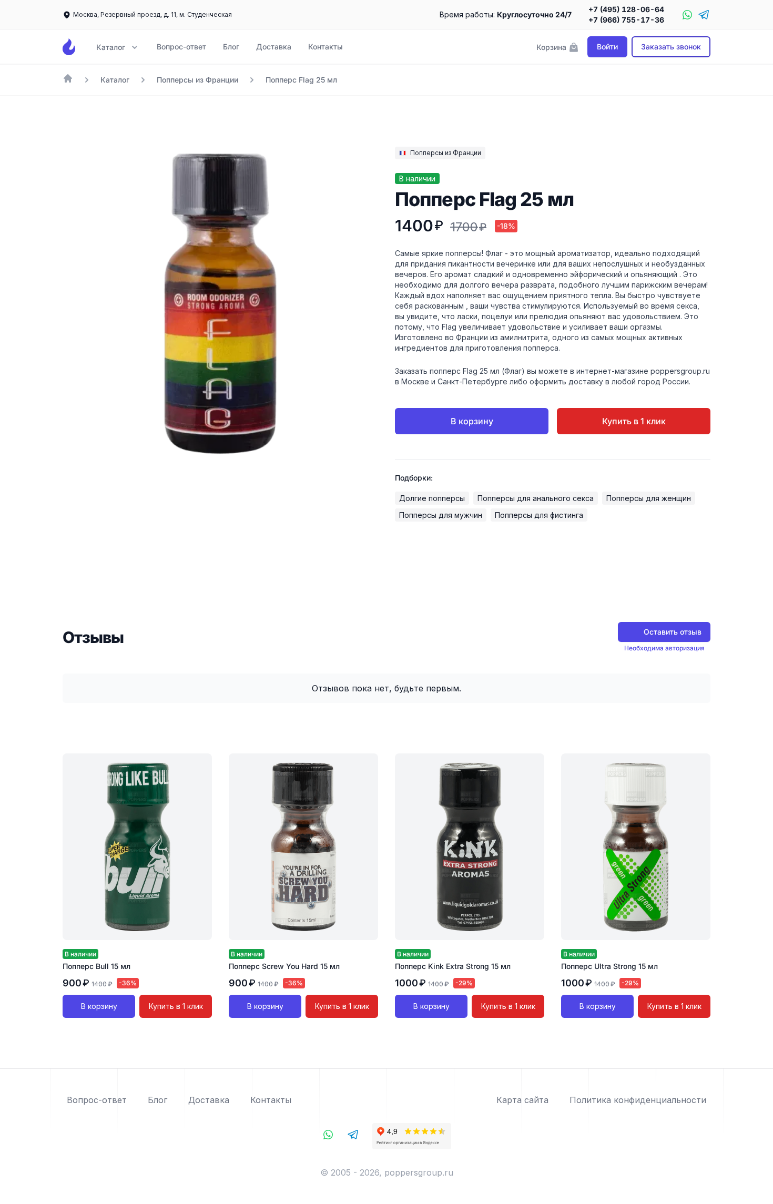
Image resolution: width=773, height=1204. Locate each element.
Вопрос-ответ (181, 46)
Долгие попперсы (432, 498)
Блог (231, 46)
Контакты (325, 46)
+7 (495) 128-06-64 (626, 9)
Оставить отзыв (672, 631)
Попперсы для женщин (648, 498)
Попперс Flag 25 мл (301, 79)
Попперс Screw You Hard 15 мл (284, 966)
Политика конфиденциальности (637, 1100)
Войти (607, 46)
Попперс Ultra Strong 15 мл (609, 966)
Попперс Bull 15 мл (96, 966)
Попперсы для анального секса (535, 498)
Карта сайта (522, 1100)
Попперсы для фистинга (539, 515)
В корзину (472, 421)
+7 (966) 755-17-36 (626, 19)
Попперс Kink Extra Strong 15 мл (453, 966)
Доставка (273, 46)
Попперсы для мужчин (440, 515)
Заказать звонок (671, 46)
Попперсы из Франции (197, 79)
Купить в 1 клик (634, 421)
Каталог (114, 79)
